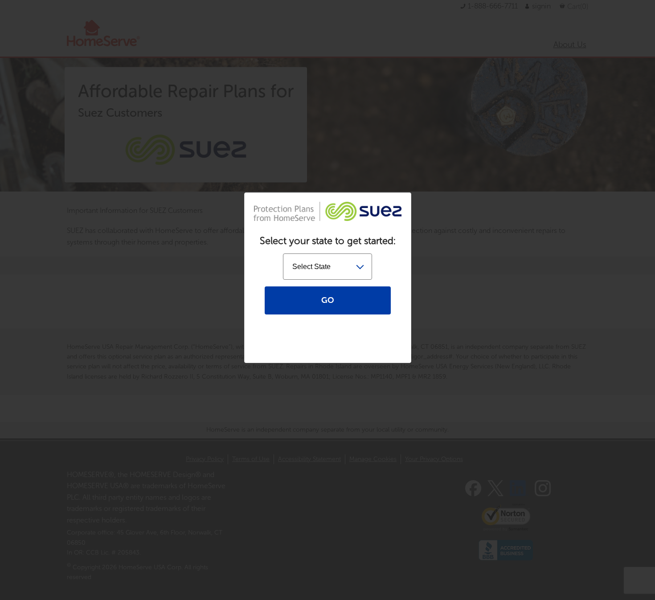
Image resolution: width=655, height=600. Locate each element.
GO (327, 300)
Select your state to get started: (328, 241)
